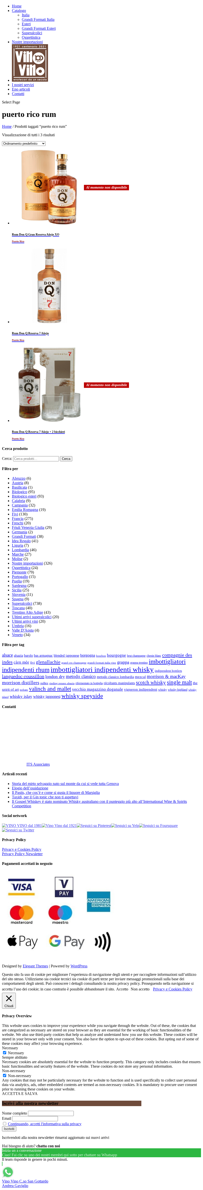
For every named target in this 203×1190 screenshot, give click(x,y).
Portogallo (20, 577)
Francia (18, 518)
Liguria (17, 545)
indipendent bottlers (168, 671)
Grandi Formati (24, 536)
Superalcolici (32, 33)
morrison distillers (20, 682)
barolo (28, 655)
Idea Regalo (21, 541)
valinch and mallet (50, 689)
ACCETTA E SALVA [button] (20, 1093)
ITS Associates (38, 764)
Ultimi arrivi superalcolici (31, 617)
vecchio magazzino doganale (97, 689)
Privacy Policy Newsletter (22, 854)
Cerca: (7, 458)
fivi (32, 662)
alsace (7, 655)
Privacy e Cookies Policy (21, 849)
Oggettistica (31, 37)
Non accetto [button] (140, 989)
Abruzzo (18, 478)
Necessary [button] (10, 1048)
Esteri (26, 24)
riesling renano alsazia (62, 683)
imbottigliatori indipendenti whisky (102, 669)
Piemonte (19, 572)
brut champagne (136, 655)
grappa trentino (139, 662)
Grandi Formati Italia (38, 19)
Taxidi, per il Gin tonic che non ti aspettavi (45, 797)
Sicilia (17, 590)
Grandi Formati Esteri (39, 28)
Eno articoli (21, 89)
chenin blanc (154, 655)
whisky (162, 689)
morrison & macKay (166, 676)
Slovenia (18, 594)
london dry (55, 676)
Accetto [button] (122, 989)
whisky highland (177, 689)
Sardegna (19, 585)
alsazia (18, 655)
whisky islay (21, 696)
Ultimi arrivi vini (25, 621)
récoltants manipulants (119, 683)
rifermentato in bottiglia (89, 683)
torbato (24, 689)
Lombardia (20, 550)
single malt (179, 682)
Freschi (17, 523)
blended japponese (66, 655)
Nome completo (14, 1113)
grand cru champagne (73, 662)
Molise (17, 559)
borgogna (87, 655)
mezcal (140, 677)
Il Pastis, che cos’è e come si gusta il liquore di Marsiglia (56, 792)
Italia (25, 15)
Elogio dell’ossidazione (30, 788)
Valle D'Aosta (23, 630)
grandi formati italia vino (101, 662)
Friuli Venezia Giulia (28, 527)
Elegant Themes (35, 966)
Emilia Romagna (25, 510)
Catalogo (19, 10)
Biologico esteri (24, 496)
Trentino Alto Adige (27, 612)
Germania (19, 532)
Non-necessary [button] (13, 1071)
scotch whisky (151, 682)
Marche (18, 554)
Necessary (16, 1053)
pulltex (44, 683)
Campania (20, 505)
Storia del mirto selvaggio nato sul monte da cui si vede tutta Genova (65, 784)
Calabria (18, 501)
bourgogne (116, 655)
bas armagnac (43, 655)
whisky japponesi (46, 696)
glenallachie (48, 662)
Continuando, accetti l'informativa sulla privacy (44, 1124)
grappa (123, 662)
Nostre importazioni (27, 42)
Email (6, 1118)
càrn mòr (21, 662)
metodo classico (81, 676)
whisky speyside (82, 695)
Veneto (17, 635)
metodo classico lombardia (115, 677)
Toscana (18, 608)
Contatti (18, 94)
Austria (17, 483)
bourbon (101, 655)
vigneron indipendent (140, 689)
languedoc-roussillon (23, 676)
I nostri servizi (23, 85)
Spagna (18, 599)
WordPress (79, 966)
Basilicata (19, 487)
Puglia (17, 581)
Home (17, 6)
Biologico (19, 492)
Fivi (15, 514)
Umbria (18, 626)
